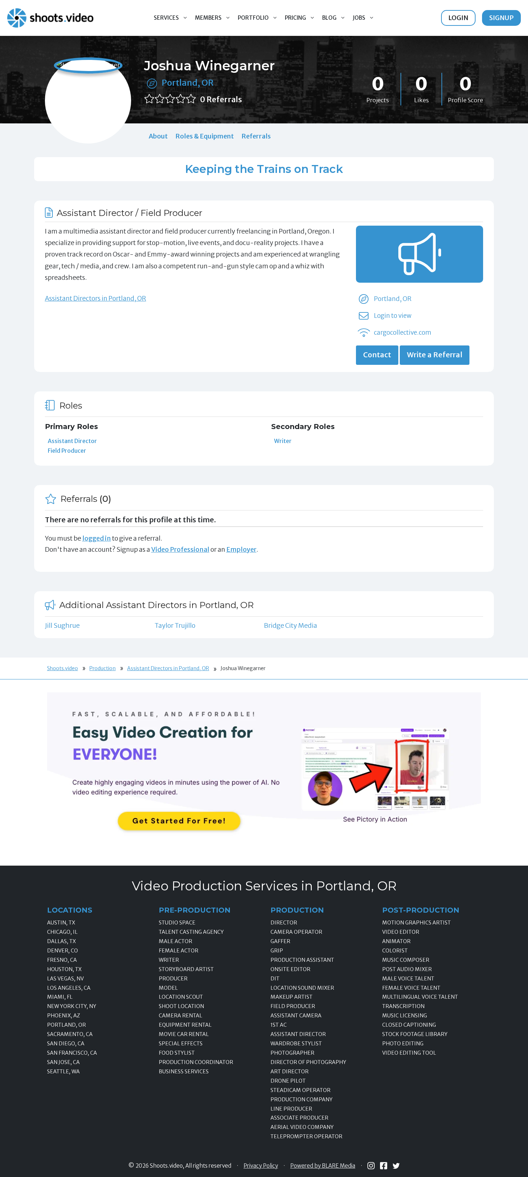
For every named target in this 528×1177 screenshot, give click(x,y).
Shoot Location (181, 1006)
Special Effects (181, 1043)
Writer (283, 440)
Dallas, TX (61, 941)
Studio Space (177, 922)
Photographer (292, 1053)
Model (168, 988)
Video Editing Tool (409, 1053)
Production (102, 668)
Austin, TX (61, 922)
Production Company (301, 1099)
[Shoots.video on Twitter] (396, 1165)
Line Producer (291, 1109)
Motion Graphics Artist (416, 922)
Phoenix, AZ (63, 1015)
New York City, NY (71, 1006)
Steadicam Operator (300, 1090)
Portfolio (253, 17)
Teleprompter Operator (306, 1136)
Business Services (184, 1071)
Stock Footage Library (415, 1034)
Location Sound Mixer (302, 988)
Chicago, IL (62, 932)
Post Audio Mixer (407, 969)
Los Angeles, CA (69, 988)
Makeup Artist (291, 997)
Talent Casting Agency (191, 932)
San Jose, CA (63, 1062)
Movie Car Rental (184, 1034)
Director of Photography (308, 1062)
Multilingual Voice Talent (420, 997)
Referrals (256, 136)
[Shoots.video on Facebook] (383, 1166)
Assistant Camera (295, 1015)
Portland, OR (188, 82)
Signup (501, 18)
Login (458, 18)
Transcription (403, 1006)
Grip (276, 950)
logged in (96, 538)
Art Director (289, 1071)
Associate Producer (299, 1118)
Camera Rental (180, 1015)
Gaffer (280, 941)
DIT (274, 978)
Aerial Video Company (302, 1127)
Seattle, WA (63, 1071)
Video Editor (400, 932)
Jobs (359, 17)
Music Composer (405, 960)
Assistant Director (72, 440)
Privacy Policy (261, 1166)
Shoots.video (62, 668)
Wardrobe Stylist (296, 1043)
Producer (173, 978)
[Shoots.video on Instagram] (371, 1166)
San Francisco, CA (72, 1053)
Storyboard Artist (186, 969)
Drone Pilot (288, 1081)
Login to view (392, 316)
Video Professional (180, 549)
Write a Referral (434, 354)
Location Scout (181, 997)
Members (208, 17)
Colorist (395, 950)
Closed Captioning (409, 1025)
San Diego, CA (65, 1043)
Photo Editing (402, 1043)
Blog (329, 17)
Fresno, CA (62, 960)
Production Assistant (302, 960)
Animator (396, 941)
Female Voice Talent (411, 988)
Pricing (295, 17)
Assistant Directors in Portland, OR (95, 298)
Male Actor (175, 941)
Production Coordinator (196, 1062)
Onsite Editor (290, 969)
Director (283, 922)
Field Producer (67, 450)
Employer (241, 549)
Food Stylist (177, 1053)
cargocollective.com (402, 332)
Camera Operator (296, 932)
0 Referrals (221, 99)
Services (166, 17)
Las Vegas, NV (65, 978)
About (158, 136)
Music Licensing (404, 1015)
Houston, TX (64, 969)
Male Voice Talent (408, 978)
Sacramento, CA (70, 1034)
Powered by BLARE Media (322, 1166)
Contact (377, 354)
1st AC (278, 1025)
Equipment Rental (185, 1025)
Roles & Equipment (204, 136)
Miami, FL (60, 997)
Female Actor (178, 950)
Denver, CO (62, 950)
